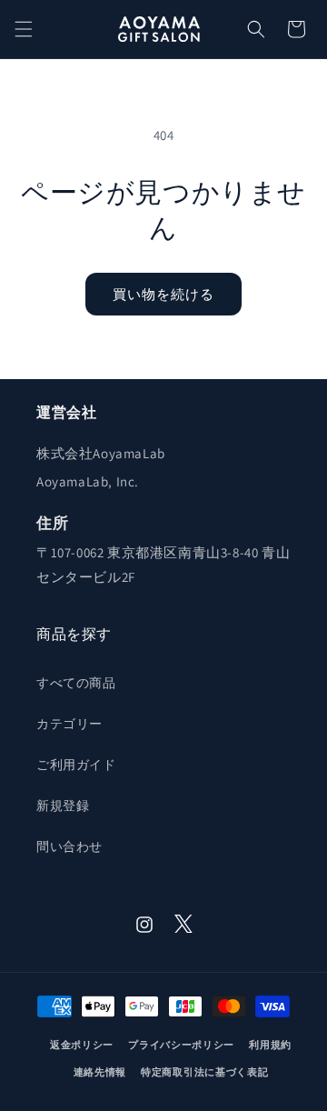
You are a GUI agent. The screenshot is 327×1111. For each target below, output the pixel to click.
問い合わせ (69, 846)
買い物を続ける (163, 294)
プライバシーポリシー (181, 1044)
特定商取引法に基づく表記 (204, 1072)
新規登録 (62, 805)
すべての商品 (76, 683)
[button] (24, 29)
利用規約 (270, 1044)
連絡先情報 (100, 1072)
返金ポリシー (82, 1044)
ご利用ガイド (76, 764)
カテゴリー (69, 724)
